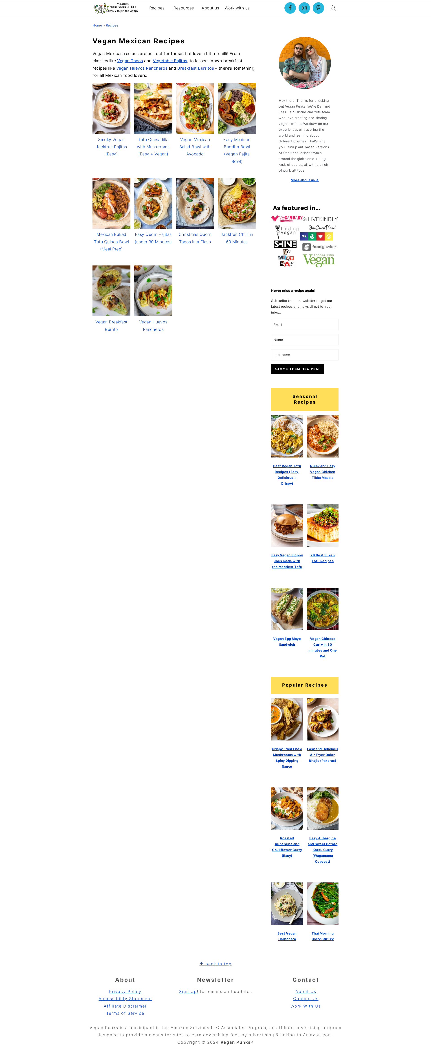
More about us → (305, 180)
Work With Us (305, 1006)
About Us (305, 991)
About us (210, 8)
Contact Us (306, 998)
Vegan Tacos (130, 60)
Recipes (157, 8)
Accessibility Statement (125, 998)
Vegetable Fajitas (170, 60)
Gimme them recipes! (297, 369)
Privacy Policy (125, 991)
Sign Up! (188, 991)
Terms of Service (125, 1013)
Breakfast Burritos (195, 68)
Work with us (237, 8)
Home (97, 25)
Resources (184, 8)
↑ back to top (216, 963)
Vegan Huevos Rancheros (141, 68)
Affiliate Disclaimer (125, 1006)
